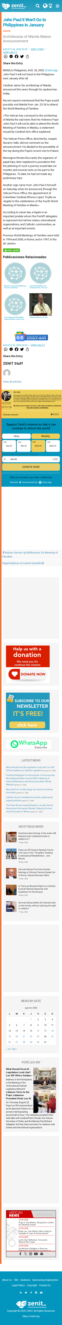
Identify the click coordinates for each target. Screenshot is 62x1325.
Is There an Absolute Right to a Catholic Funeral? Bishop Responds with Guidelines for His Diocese (37, 889)
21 (24, 1036)
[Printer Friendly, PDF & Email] (11, 250)
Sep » (14, 1049)
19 (9, 1036)
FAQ (16, 1280)
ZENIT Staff (37, 49)
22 (31, 1036)
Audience (25, 1280)
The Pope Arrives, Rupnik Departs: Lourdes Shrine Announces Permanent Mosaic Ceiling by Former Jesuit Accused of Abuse (29, 808)
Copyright (32, 1285)
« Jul (8, 1049)
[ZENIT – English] (17, 6)
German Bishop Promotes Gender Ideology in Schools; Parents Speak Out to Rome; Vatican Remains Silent (36, 872)
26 (9, 1042)
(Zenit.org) (51, 70)
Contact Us (45, 1285)
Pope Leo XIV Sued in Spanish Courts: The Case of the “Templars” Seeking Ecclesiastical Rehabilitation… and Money (36, 854)
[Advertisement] (31, 527)
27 (16, 1042)
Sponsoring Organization (45, 1280)
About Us (7, 1280)
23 (38, 1036)
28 (24, 1042)
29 (31, 1042)
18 (52, 1031)
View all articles (12, 381)
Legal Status (18, 1285)
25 (52, 1036)
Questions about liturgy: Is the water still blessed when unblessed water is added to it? (37, 836)
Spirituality (10, 52)
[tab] (18, 1214)
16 (38, 1031)
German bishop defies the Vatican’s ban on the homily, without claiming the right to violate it (37, 905)
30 (38, 1042)
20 (16, 1036)
